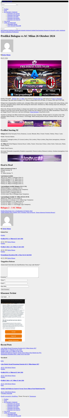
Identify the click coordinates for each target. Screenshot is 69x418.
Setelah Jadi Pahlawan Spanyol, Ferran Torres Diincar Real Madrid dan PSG (21, 352)
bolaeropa (6, 30)
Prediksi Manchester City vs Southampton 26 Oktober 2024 (16, 211)
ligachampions (40, 30)
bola (2, 30)
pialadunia (62, 30)
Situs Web (3, 286)
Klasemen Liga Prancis (13, 15)
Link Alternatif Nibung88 (14, 25)
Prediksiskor (15, 32)
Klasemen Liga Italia (12, 16)
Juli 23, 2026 (4, 392)
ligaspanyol (47, 30)
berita (5, 10)
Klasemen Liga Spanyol (13, 19)
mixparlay (53, 30)
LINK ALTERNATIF (10, 22)
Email (3, 283)
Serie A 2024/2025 (57, 98)
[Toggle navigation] (1, 3)
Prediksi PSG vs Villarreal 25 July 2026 (12, 238)
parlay (58, 30)
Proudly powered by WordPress (9, 396)
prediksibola (8, 32)
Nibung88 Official (12, 24)
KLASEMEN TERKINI (10, 12)
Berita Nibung (6, 55)
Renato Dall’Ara (38, 98)
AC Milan (22, 98)
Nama (3, 280)
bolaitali (33, 30)
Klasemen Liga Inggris (13, 18)
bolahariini (18, 30)
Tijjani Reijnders (34, 112)
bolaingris (28, 30)
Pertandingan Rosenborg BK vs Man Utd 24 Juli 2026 (16, 255)
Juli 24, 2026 (4, 367)
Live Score (7, 21)
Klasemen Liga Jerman (13, 13)
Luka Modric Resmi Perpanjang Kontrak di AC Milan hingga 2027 (18, 348)
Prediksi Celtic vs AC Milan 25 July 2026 (12, 247)
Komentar (4, 277)
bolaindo (23, 30)
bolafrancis (12, 30)
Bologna (14, 98)
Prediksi (6, 9)
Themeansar (32, 396)
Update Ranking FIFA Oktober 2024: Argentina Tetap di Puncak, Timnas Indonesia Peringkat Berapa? (28, 212)
